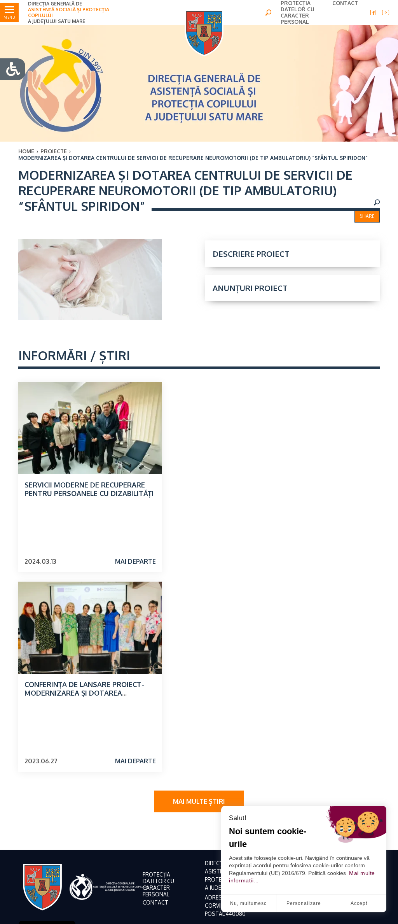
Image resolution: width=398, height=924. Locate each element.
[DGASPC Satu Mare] (204, 33)
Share (367, 216)
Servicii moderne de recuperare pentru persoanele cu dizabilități (89, 489)
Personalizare (303, 903)
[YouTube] (385, 12)
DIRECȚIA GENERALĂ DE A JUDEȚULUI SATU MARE (68, 12)
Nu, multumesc (248, 903)
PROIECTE (53, 151)
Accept (359, 903)
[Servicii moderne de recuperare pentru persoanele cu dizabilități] (90, 428)
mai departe (135, 561)
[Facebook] (373, 12)
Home (26, 151)
